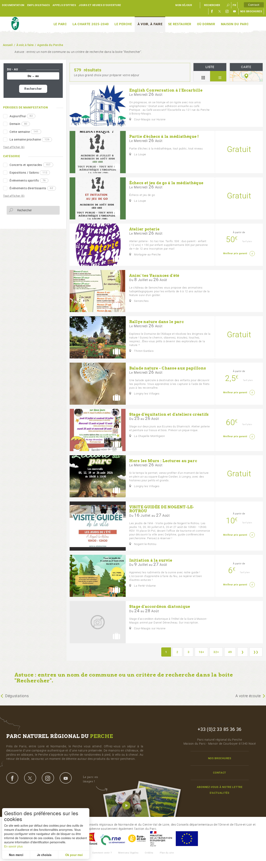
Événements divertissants (31, 188)
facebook (12, 778)
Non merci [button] (16, 855)
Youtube (234, 11)
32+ (216, 652)
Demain (18, 124)
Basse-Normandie (90, 838)
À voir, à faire (150, 24)
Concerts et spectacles (30, 164)
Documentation (13, 5)
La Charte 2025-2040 (91, 24)
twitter (30, 778)
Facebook (212, 11)
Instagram (227, 11)
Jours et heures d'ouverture (100, 5)
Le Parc (60, 24)
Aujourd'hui (21, 116)
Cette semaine (24, 131)
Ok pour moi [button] (74, 855)
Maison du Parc (235, 24)
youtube (66, 778)
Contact (254, 4)
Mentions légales (128, 852)
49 (230, 652)
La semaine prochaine (29, 139)
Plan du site (167, 852)
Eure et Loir (137, 838)
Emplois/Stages (38, 5)
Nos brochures (251, 11)
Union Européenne (186, 838)
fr (234, 5)
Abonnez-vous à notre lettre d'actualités (220, 789)
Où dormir (206, 24)
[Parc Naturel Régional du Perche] (15, 23)
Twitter (219, 11)
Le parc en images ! (90, 779)
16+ (201, 652)
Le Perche (123, 24)
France (161, 838)
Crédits (149, 852)
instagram (48, 778)
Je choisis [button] (44, 855)
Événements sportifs (28, 180)
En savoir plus (13, 846)
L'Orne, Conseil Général (112, 838)
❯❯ (256, 652)
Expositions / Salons (28, 172)
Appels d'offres (64, 5)
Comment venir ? (102, 852)
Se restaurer (179, 24)
